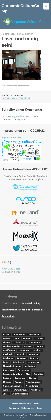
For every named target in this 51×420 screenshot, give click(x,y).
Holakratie (8, 354)
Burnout (27, 338)
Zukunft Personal (20, 394)
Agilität (6, 334)
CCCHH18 (39, 338)
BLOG (36, 403)
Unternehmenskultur (12, 386)
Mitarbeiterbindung (12, 366)
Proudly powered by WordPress (15, 415)
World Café (36, 390)
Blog (7, 262)
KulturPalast (18, 362)
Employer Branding (11, 346)
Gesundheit (24, 350)
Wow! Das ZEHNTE (11, 268)
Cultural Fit (19, 342)
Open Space (8, 370)
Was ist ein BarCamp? (22, 403)
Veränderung (32, 386)
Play (28, 374)
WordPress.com (25, 418)
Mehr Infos (33, 303)
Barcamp (7, 338)
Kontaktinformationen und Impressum (22, 309)
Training (18, 382)
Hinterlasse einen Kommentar (15, 85)
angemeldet (18, 116)
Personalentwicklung (12, 374)
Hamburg (37, 350)
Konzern (34, 358)
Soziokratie (20, 378)
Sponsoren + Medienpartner (21, 408)
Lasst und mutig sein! (16, 96)
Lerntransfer (33, 362)
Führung (39, 346)
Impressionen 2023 (11, 137)
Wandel (6, 390)
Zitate (5, 394)
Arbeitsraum (19, 334)
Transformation (33, 382)
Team (39, 408)
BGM (17, 338)
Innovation (33, 354)
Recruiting (38, 374)
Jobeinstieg (8, 358)
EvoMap (28, 346)
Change (6, 342)
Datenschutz (8, 316)
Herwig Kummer (24, 34)
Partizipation (23, 370)
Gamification (9, 350)
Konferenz (21, 358)
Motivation (30, 366)
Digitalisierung (34, 342)
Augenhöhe (34, 334)
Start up (32, 378)
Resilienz (7, 378)
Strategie (7, 382)
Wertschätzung (20, 390)
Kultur (6, 362)
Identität (21, 354)
